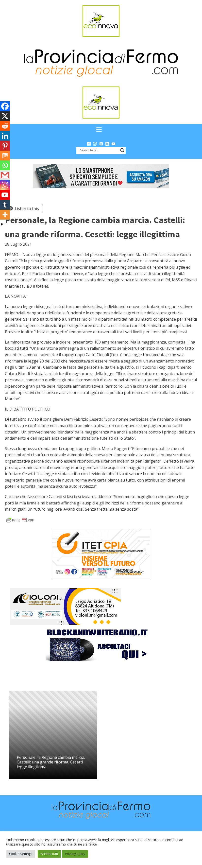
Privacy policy (75, 853)
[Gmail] (5, 175)
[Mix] (5, 155)
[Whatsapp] (5, 165)
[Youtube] (5, 195)
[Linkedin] (5, 136)
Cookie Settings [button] (20, 853)
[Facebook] (5, 106)
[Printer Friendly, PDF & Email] (20, 519)
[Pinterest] (5, 146)
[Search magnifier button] (122, 150)
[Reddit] (5, 126)
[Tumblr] (5, 205)
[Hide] (2, 224)
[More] (5, 215)
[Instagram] (5, 185)
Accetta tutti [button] (49, 853)
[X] (5, 116)
